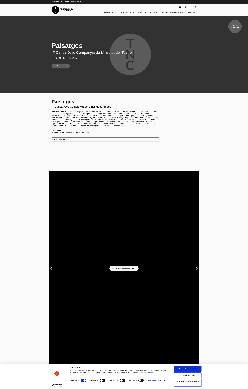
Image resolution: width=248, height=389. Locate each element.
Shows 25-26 (127, 12)
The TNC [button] (192, 12)
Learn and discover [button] (148, 12)
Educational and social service (72, 1)
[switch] (102, 380)
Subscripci (195, 7)
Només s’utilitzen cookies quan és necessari (187, 383)
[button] (120, 374)
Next (197, 268)
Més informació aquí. (147, 372)
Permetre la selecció (188, 375)
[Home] (62, 10)
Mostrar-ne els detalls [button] (154, 380)
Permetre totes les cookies (188, 369)
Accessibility (55, 1)
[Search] (190, 7)
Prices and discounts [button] (172, 12)
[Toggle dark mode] (186, 7)
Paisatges (67, 45)
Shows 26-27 (110, 12)
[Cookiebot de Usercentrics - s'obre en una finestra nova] (56, 385)
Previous (51, 268)
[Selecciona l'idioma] (181, 7)
